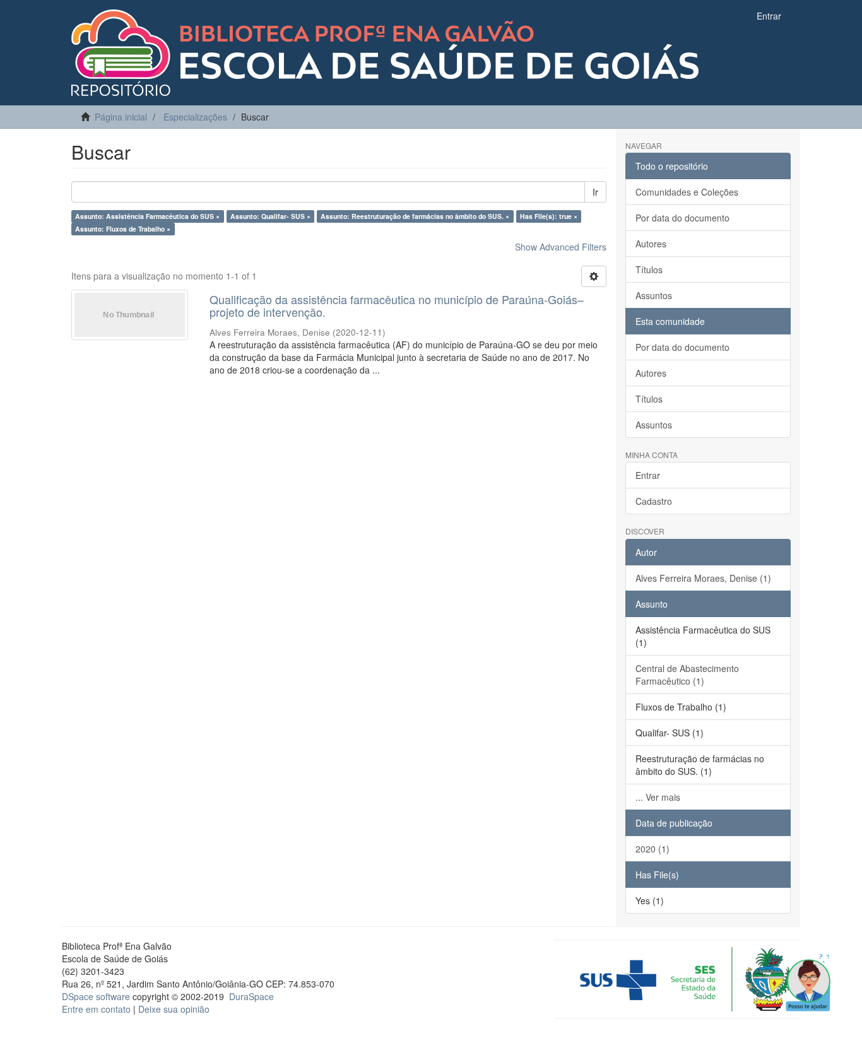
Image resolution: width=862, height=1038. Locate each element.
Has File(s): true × (548, 216)
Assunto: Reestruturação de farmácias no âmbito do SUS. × (415, 216)
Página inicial (121, 116)
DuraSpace (251, 996)
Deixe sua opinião (174, 1009)
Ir (595, 192)
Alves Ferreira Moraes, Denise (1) (703, 578)
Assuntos (653, 295)
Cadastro (653, 501)
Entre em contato (96, 1009)
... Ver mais (657, 797)
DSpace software (96, 996)
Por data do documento (682, 217)
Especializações (195, 116)
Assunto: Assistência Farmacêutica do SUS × (147, 216)
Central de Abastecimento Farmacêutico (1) (687, 674)
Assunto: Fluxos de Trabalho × (122, 228)
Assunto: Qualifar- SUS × (270, 216)
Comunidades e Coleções (686, 192)
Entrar (647, 475)
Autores (650, 243)
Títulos (649, 269)
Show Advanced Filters (560, 246)
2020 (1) (652, 848)
